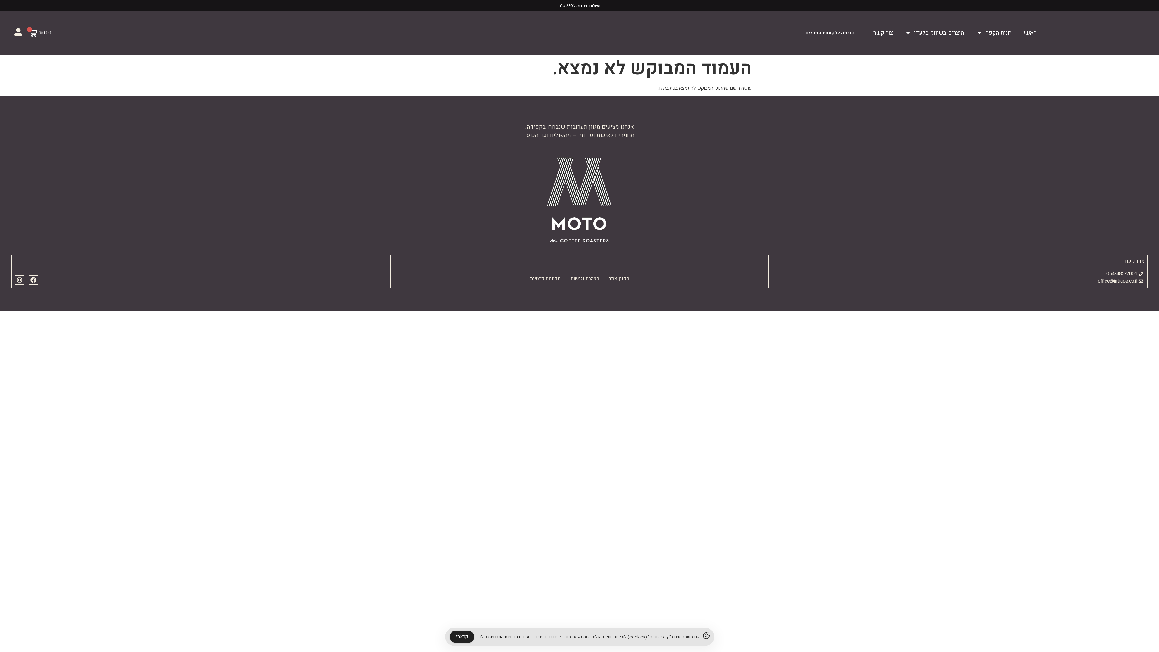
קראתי (462, 636)
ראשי (1029, 33)
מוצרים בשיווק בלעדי (939, 33)
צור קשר (883, 33)
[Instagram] (19, 280)
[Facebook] (33, 280)
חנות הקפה (998, 33)
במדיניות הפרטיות (504, 637)
